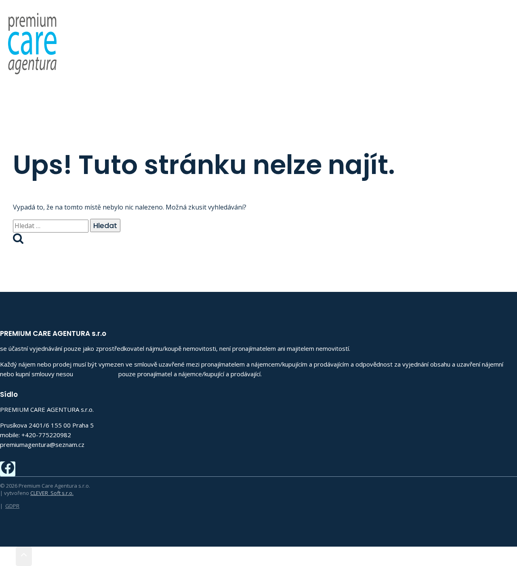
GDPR (12, 505)
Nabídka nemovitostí (308, 37)
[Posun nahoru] (8, 556)
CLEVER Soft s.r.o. (52, 493)
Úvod (246, 37)
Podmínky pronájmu (399, 37)
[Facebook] (508, 37)
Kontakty (465, 37)
